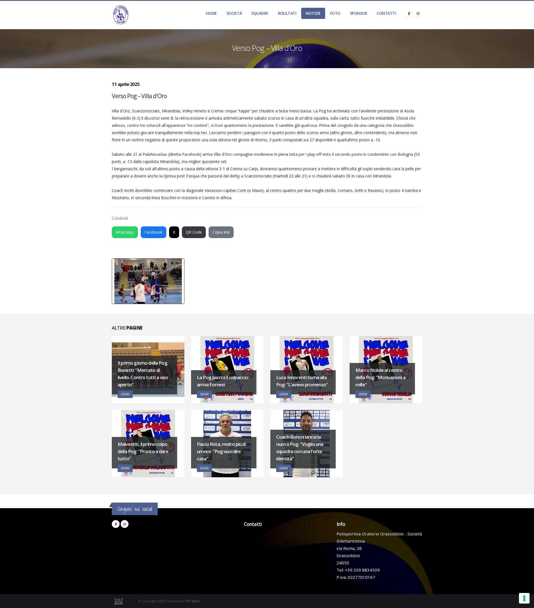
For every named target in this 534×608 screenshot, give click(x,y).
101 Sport (192, 601)
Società (234, 13)
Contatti (386, 13)
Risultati (287, 13)
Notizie (313, 13)
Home (211, 13)
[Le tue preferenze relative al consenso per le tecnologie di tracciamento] (524, 598)
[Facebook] (409, 13)
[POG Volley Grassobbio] (121, 15)
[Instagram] (418, 13)
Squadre (259, 13)
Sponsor (358, 13)
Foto (335, 13)
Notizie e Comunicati (275, 38)
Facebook (153, 232)
